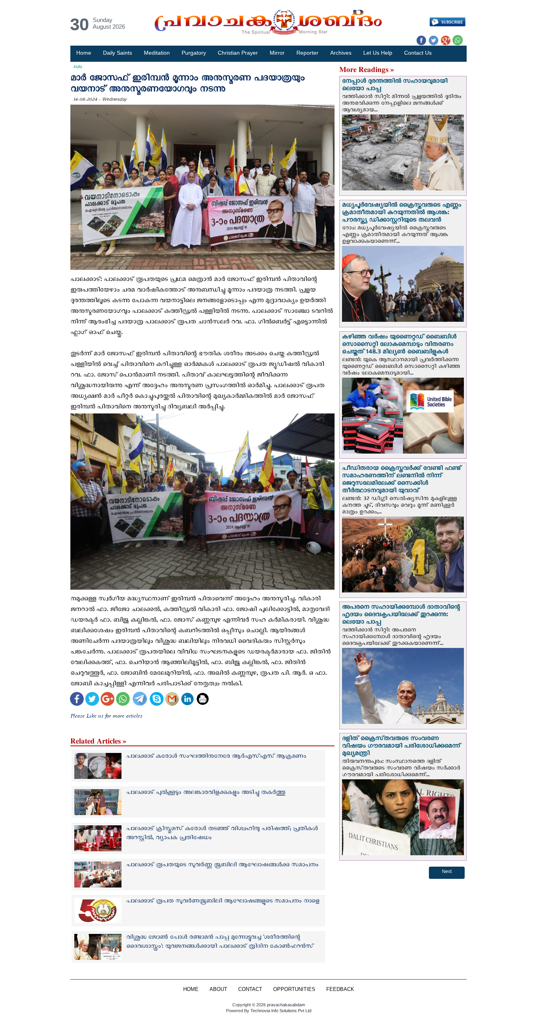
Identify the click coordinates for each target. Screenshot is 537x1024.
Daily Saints (117, 53)
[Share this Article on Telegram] (139, 699)
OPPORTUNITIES (294, 989)
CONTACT (250, 989)
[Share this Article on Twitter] (92, 699)
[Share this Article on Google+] (107, 699)
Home (83, 53)
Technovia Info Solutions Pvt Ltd (280, 1010)
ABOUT (218, 989)
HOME (191, 989)
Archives (340, 53)
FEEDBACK (340, 989)
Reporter (307, 53)
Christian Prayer (238, 53)
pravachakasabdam (286, 1004)
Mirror (277, 53)
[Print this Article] (203, 699)
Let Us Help (377, 53)
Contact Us (418, 53)
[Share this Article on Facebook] (77, 699)
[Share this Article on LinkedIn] (187, 699)
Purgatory (194, 53)
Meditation (157, 53)
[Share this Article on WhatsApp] (123, 699)
